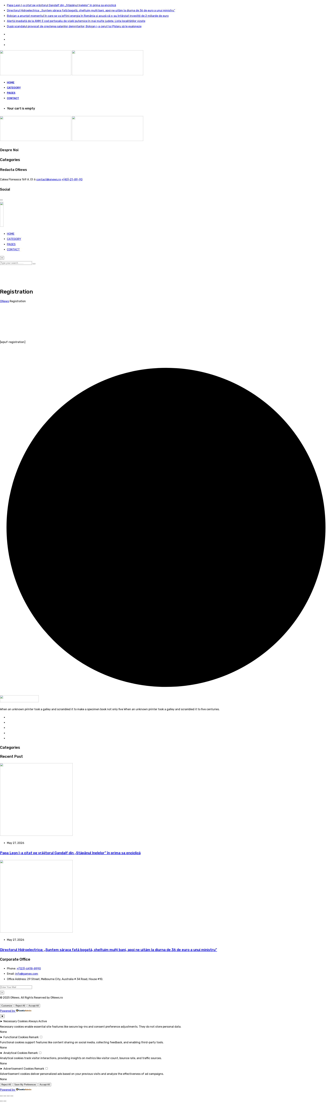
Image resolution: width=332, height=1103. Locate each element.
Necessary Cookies (15, 1021)
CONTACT (13, 98)
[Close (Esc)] (11, 1095)
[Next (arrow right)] (4, 1101)
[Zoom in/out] (1, 1095)
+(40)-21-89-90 (72, 179)
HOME (10, 82)
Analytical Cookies (15, 1053)
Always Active (37, 1021)
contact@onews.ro (48, 179)
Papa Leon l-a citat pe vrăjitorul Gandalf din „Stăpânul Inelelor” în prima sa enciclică (61, 5)
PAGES (11, 92)
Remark (34, 1037)
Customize (6, 1005)
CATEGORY (14, 87)
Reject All (20, 1005)
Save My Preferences (25, 1084)
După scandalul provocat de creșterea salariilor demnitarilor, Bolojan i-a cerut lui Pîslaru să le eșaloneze (74, 26)
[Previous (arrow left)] (1, 1101)
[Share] (8, 1095)
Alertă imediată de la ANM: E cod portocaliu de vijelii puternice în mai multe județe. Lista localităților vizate (76, 21)
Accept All (34, 1005)
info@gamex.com (26, 973)
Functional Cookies (15, 1037)
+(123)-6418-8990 (29, 968)
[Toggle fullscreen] (4, 1095)
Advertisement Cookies (18, 1068)
